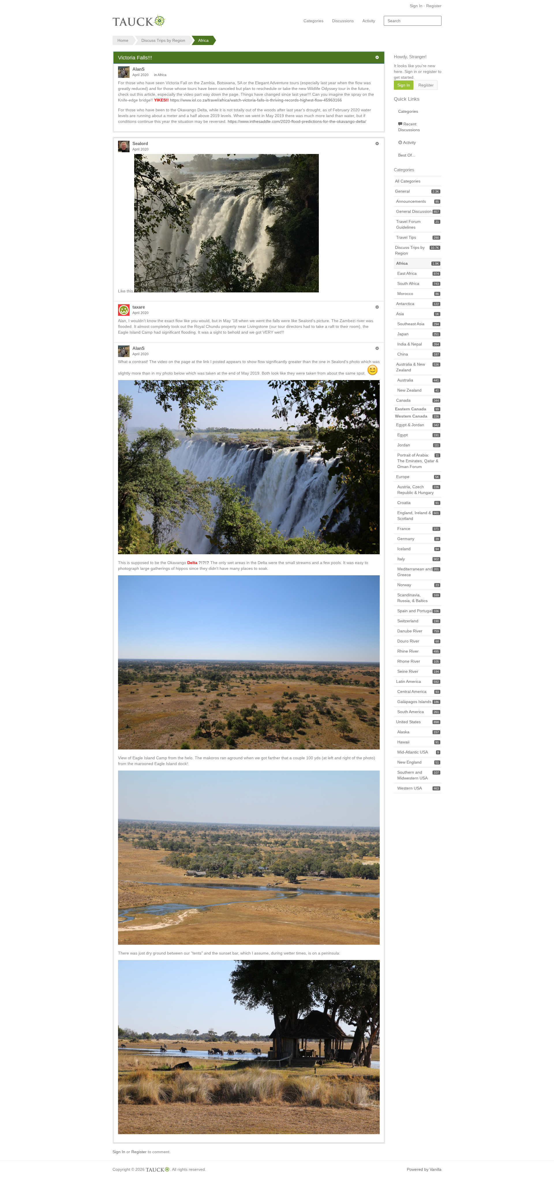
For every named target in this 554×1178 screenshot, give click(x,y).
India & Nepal (418, 344)
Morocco (418, 293)
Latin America (417, 681)
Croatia (418, 502)
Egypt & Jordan (417, 424)
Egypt (418, 435)
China (418, 354)
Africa (162, 75)
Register (433, 5)
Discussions (343, 20)
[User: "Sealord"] (124, 146)
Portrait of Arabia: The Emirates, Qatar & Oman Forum (418, 461)
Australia (418, 380)
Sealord (140, 143)
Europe (417, 476)
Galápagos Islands (418, 701)
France (418, 528)
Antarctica (417, 303)
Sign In (416, 5)
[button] (377, 57)
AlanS (138, 69)
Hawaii (418, 742)
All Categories (407, 181)
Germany (418, 538)
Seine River (418, 671)
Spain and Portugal (418, 610)
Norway (418, 585)
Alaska (418, 732)
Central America (418, 691)
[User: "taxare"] (124, 310)
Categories (313, 20)
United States (417, 721)
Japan (418, 334)
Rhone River (418, 661)
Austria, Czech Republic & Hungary (418, 489)
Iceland (418, 548)
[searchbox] (412, 21)
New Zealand (418, 390)
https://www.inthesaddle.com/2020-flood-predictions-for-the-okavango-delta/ (297, 121)
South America (418, 711)
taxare (138, 307)
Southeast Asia (418, 324)
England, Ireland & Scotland (418, 515)
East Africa (418, 273)
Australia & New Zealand (417, 367)
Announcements (417, 201)
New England (418, 762)
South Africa (418, 283)
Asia (417, 313)
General (417, 191)
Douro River (418, 641)
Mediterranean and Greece (418, 572)
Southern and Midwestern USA (418, 775)
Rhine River (418, 651)
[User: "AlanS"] (124, 72)
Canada (417, 400)
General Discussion (417, 211)
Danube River (418, 631)
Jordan (418, 445)
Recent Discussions (409, 127)
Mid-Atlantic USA (418, 752)
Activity (368, 20)
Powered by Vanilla (424, 1169)
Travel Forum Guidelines (417, 224)
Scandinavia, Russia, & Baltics (418, 598)
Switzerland (418, 621)
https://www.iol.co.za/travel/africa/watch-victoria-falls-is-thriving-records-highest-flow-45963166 (256, 100)
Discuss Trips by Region (417, 250)
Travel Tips (417, 237)
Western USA (418, 788)
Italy (418, 559)
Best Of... (406, 155)
